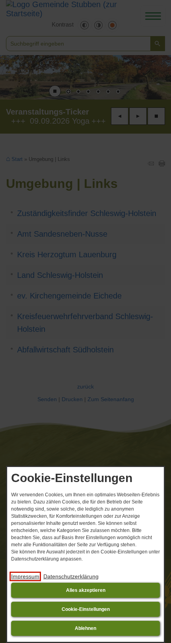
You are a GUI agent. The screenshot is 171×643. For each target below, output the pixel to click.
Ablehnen (85, 628)
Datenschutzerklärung (71, 576)
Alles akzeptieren (85, 590)
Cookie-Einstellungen (86, 609)
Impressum (25, 576)
